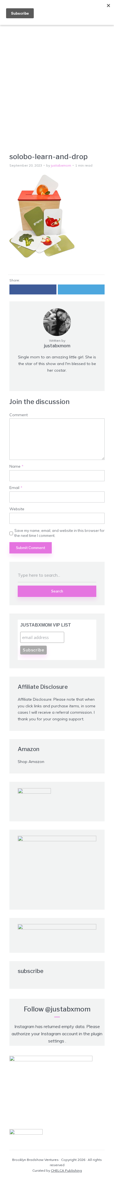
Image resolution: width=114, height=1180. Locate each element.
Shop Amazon (31, 761)
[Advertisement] (57, 81)
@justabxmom (67, 1009)
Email (15, 487)
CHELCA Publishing (66, 1170)
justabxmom (61, 165)
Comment (18, 415)
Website (16, 509)
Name (16, 466)
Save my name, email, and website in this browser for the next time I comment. (59, 533)
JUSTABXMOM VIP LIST (45, 625)
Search (57, 591)
